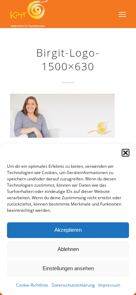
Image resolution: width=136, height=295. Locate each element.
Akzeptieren (68, 230)
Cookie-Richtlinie (32, 285)
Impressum (109, 285)
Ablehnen (68, 249)
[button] (125, 152)
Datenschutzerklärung (73, 285)
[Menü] (121, 14)
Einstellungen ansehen (68, 268)
